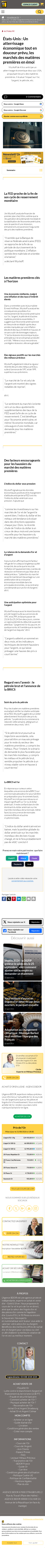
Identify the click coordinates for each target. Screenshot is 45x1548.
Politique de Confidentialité (23, 1478)
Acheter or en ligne (23, 1419)
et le (20, 1306)
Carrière (23, 1469)
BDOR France (23, 1463)
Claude (34, 858)
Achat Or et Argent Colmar (23, 1411)
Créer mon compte (23, 1431)
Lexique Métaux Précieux (23, 1457)
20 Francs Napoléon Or (11, 1154)
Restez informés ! (16, 1257)
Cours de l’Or (23, 1443)
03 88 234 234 (12, 1077)
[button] (22, 170)
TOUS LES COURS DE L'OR (22, 1189)
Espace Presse (23, 1452)
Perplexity (18, 864)
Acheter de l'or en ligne (18, 1280)
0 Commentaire (33, 97)
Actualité (9, 31)
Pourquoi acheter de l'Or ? (23, 1402)
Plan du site (23, 1484)
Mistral (23, 858)
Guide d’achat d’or (23, 1422)
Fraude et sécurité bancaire (23, 1396)
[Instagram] (35, 1208)
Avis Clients (23, 1449)
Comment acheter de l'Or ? (23, 1399)
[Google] (22, 1208)
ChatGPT (11, 858)
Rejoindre (35, 922)
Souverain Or (8, 1179)
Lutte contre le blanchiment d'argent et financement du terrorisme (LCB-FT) (23, 1392)
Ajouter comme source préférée (15, 116)
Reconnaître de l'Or (23, 1405)
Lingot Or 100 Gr (9, 1149)
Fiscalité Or (23, 1387)
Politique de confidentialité (33, 1519)
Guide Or (23, 1466)
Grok (29, 864)
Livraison (23, 1425)
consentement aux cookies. (23, 881)
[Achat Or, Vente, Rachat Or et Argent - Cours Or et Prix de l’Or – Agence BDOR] (4, 6)
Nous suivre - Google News (14, 104)
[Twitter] (16, 1208)
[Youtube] (29, 1208)
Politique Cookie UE (23, 1475)
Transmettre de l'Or (23, 1460)
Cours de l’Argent (23, 1446)
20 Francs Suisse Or (10, 1168)
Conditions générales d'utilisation (23, 1472)
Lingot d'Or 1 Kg (9, 1138)
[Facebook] (9, 1208)
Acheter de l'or (22, 1116)
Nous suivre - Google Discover (15, 110)
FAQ (23, 1454)
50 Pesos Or (7, 1173)
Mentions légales (23, 1481)
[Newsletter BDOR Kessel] (22, 157)
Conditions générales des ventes (23, 1428)
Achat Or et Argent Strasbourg (23, 1408)
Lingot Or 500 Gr (9, 1143)
